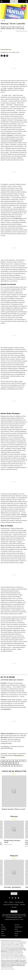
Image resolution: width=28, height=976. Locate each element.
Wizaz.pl (16, 933)
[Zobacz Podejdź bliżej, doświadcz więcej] (14, 830)
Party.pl (16, 929)
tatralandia (10, 763)
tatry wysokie (4, 765)
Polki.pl (2, 931)
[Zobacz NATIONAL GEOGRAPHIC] (14, 872)
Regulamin (11, 902)
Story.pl (16, 935)
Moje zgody (14, 907)
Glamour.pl (17, 924)
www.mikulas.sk (5, 746)
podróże (23, 760)
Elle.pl (2, 924)
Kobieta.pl (3, 927)
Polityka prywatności (19, 902)
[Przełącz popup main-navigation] (1, 1)
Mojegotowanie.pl (18, 927)
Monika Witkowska (6, 49)
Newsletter (22, 904)
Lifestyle (16, 760)
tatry (16, 763)
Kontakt (6, 902)
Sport (3, 763)
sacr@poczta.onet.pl (6, 743)
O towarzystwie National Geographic (11, 904)
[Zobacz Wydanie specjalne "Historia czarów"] (14, 791)
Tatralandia (10, 135)
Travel (12, 765)
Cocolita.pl (3, 935)
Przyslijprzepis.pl (18, 931)
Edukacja (4, 760)
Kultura (10, 760)
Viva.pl (2, 933)
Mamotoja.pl (3, 929)
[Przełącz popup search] (26, 1)
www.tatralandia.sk (6, 709)
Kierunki (3, 20)
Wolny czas (18, 765)
